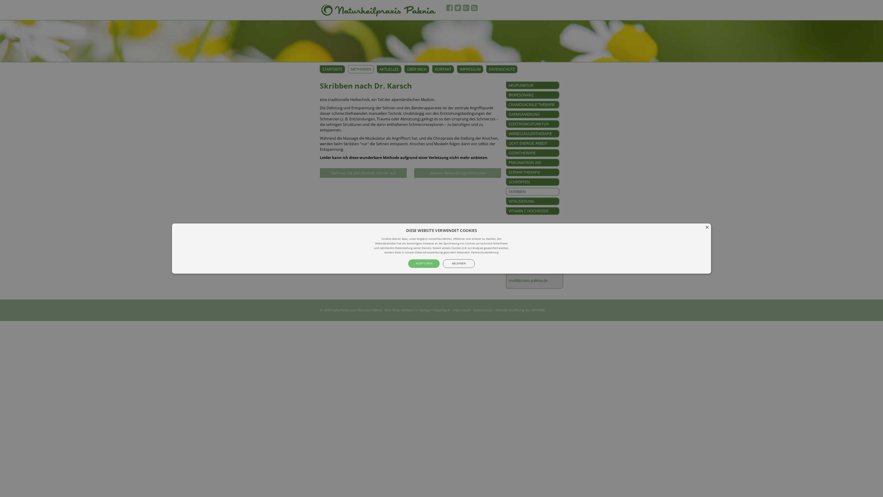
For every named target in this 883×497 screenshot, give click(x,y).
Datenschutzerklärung (485, 252)
